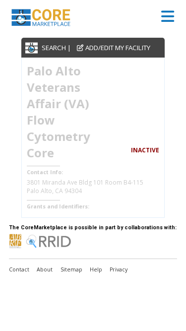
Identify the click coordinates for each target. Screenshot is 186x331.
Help (96, 269)
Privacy (118, 269)
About (45, 269)
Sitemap (71, 269)
